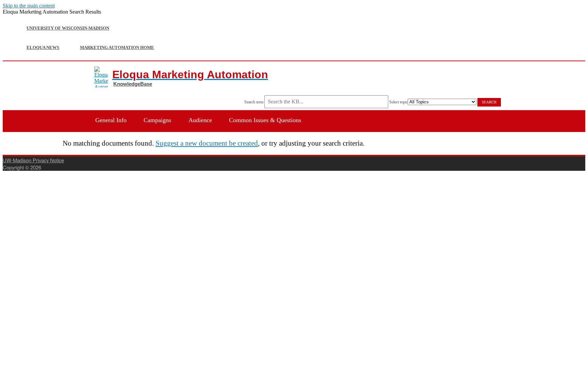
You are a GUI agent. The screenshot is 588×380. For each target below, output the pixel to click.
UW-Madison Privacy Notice (33, 160)
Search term (253, 102)
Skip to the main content (29, 6)
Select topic (398, 102)
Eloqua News (43, 47)
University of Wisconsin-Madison (68, 28)
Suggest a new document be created (207, 143)
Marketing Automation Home (117, 47)
